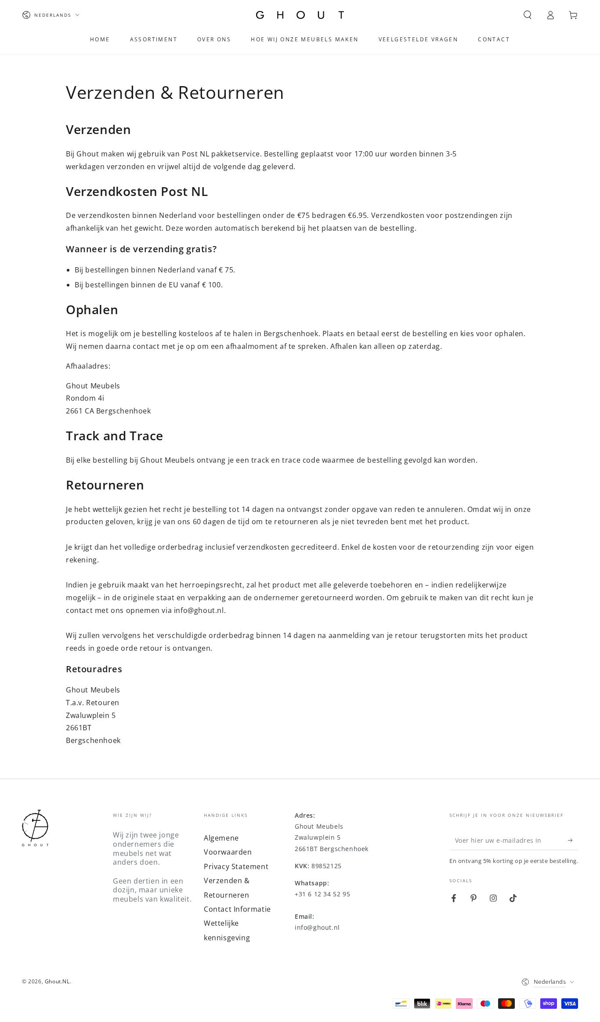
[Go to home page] (300, 15)
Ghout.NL (57, 981)
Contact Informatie (237, 909)
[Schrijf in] (573, 840)
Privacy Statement (236, 866)
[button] (527, 15)
